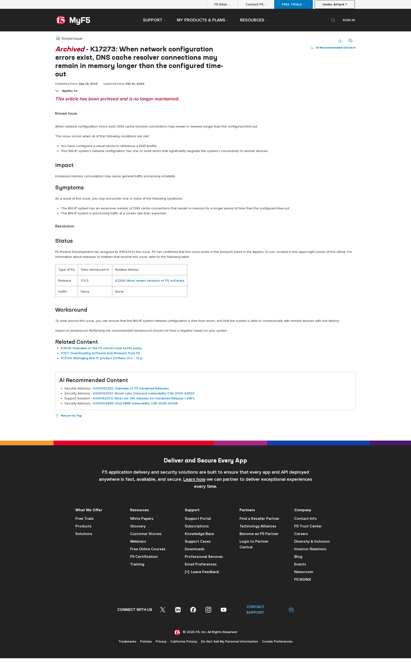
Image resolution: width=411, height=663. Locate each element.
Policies (146, 641)
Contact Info (305, 518)
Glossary (138, 526)
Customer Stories (145, 533)
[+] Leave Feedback (202, 572)
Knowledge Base (199, 533)
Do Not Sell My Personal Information (229, 641)
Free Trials (84, 518)
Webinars (138, 541)
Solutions (83, 533)
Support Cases (198, 541)
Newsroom (303, 572)
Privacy (161, 641)
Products (83, 526)
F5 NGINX (302, 579)
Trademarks (127, 641)
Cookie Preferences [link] (277, 641)
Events (300, 564)
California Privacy (183, 641)
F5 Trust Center (308, 526)
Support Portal (198, 518)
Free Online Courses (148, 549)
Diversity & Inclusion (312, 541)
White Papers (141, 518)
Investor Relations (310, 549)
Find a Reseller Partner (259, 518)
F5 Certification (144, 556)
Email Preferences (201, 564)
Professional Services (204, 556)
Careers (301, 533)
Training (137, 564)
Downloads (195, 549)
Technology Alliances (258, 526)
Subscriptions (197, 526)
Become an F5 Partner (259, 533)
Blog (298, 556)
